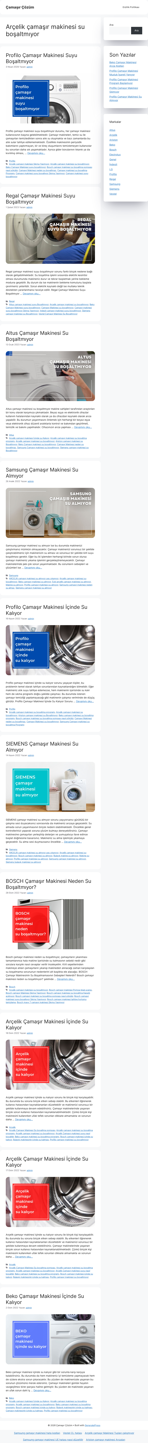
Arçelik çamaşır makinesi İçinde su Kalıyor (29, 438)
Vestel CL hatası (72, 1433)
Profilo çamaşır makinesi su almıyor (41, 585)
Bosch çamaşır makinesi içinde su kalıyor (35, 1407)
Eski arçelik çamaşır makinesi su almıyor (71, 581)
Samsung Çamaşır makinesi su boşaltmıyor (38, 447)
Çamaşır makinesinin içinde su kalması (24, 1410)
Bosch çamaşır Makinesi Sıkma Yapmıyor (26, 993)
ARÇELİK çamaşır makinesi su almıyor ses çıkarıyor (33, 578)
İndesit (113, 164)
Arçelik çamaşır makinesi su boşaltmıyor (69, 164)
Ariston (113, 139)
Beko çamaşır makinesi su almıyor (34, 581)
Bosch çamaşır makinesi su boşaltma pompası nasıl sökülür (44, 718)
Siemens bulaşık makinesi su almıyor (23, 862)
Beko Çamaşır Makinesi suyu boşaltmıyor (26, 167)
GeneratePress (92, 1425)
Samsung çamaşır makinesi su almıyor (67, 859)
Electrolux (115, 154)
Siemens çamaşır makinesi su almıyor (34, 588)
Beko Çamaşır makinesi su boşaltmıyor (37, 444)
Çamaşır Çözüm (20, 7)
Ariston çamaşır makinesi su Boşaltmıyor (38, 715)
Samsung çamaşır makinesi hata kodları (37, 1433)
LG (111, 169)
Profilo (12, 161)
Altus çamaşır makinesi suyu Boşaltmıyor (29, 304)
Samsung (13, 575)
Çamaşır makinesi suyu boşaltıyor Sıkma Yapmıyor (40, 173)
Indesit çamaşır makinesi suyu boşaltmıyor (60, 310)
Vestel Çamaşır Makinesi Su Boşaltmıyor (58, 314)
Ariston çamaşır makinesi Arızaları (105, 1439)
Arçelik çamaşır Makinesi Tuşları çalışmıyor (109, 1433)
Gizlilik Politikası (131, 7)
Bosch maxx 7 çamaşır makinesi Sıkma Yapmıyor (40, 1002)
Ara (111, 24)
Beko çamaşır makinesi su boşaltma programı (37, 1136)
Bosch (12, 986)
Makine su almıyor (14, 585)
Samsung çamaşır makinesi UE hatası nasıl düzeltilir (53, 1439)
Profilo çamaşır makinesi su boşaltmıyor (69, 1139)
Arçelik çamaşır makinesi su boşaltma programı (32, 712)
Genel (112, 159)
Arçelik (12, 1127)
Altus (11, 435)
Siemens (13, 849)
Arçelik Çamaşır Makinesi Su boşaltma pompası (32, 1130)
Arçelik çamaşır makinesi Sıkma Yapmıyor (29, 164)
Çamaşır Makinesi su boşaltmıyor (57, 307)
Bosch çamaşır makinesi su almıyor (35, 855)
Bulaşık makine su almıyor (65, 855)
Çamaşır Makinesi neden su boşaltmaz (37, 170)
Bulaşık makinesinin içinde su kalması (31, 1139)
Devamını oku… (36, 153)
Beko (11, 1398)
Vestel (113, 193)
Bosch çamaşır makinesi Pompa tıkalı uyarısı (70, 990)
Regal (11, 301)
